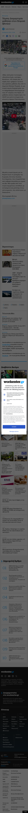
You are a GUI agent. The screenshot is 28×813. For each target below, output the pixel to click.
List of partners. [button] (9, 413)
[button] (14, 404)
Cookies (25, 811)
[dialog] (14, 406)
